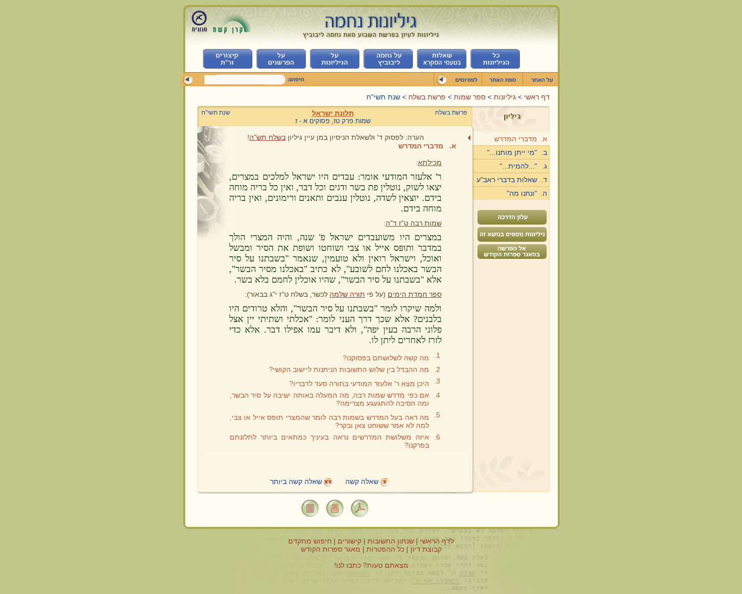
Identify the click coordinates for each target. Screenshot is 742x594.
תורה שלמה (347, 294)
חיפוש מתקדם (310, 541)
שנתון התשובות (390, 541)
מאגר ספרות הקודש (330, 549)
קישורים (349, 541)
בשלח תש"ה (267, 137)
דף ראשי (536, 97)
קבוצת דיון (426, 549)
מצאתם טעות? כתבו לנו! (371, 565)
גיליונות (504, 97)
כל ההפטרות (385, 549)
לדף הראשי (437, 541)
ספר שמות (469, 97)
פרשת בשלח (427, 97)
